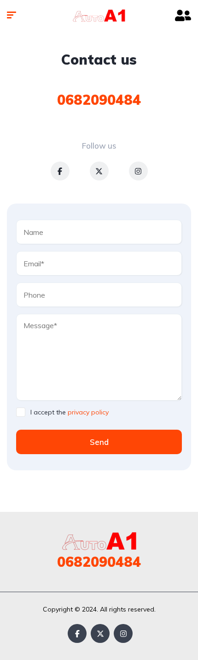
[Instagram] (138, 171)
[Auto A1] (99, 16)
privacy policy (88, 412)
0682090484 (99, 99)
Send (99, 442)
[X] (99, 171)
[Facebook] (60, 171)
